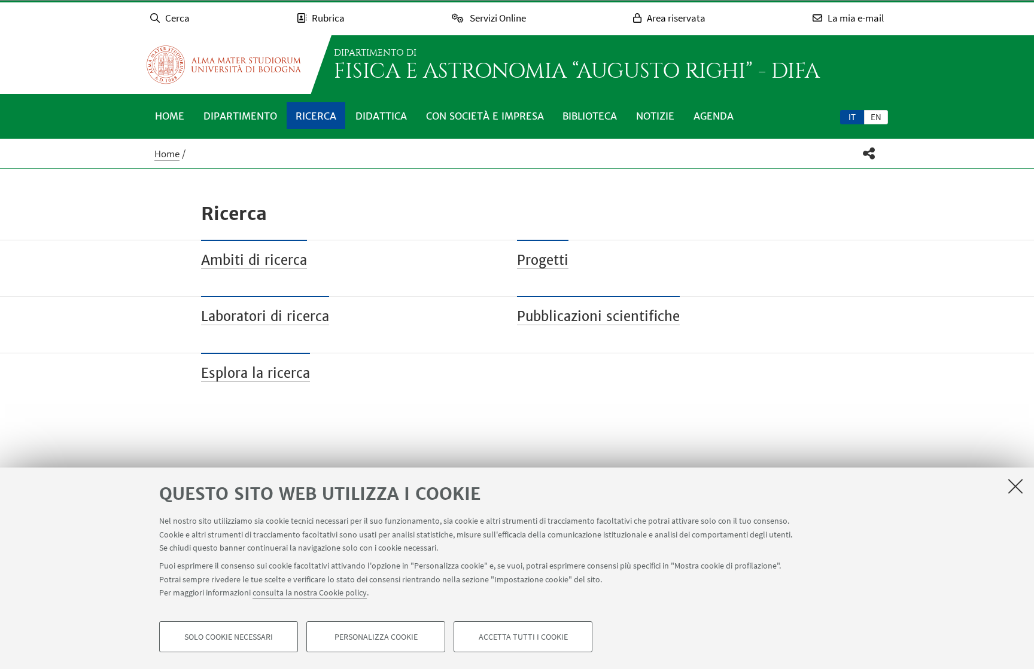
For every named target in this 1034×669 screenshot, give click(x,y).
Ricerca (316, 116)
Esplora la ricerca (255, 373)
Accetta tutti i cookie (523, 636)
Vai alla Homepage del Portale (224, 64)
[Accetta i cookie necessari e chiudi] (1015, 486)
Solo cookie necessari (228, 636)
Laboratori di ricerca (265, 316)
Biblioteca (589, 116)
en (876, 117)
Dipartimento (240, 116)
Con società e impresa (485, 116)
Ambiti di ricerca (254, 260)
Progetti (542, 260)
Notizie (655, 116)
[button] (869, 153)
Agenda (714, 116)
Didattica (381, 116)
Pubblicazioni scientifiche (598, 316)
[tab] (852, 116)
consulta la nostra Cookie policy (310, 592)
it (852, 117)
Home (169, 116)
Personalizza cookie (376, 636)
